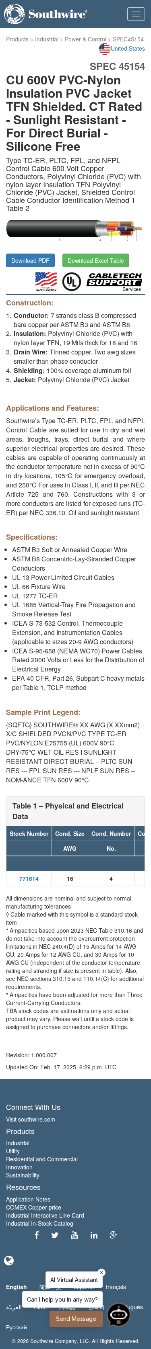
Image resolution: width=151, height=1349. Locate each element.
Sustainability (22, 1175)
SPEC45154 (128, 39)
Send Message (76, 1318)
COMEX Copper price (33, 1207)
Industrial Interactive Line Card (45, 1215)
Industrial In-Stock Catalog (39, 1223)
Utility (13, 1151)
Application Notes (28, 1199)
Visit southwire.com (30, 1119)
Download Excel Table (96, 260)
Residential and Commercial (42, 1159)
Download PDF (30, 260)
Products (17, 39)
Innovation (19, 1167)
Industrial (46, 39)
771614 (29, 878)
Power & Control (85, 39)
